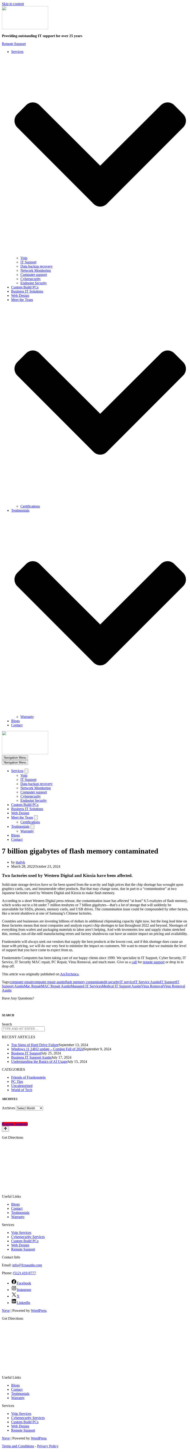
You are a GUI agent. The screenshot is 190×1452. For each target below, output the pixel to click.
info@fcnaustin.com (27, 1265)
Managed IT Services (86, 986)
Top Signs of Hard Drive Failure (35, 1045)
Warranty (27, 717)
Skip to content (13, 4)
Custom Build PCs (24, 287)
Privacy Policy (47, 1446)
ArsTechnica (69, 974)
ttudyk (20, 862)
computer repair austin (49, 982)
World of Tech (21, 1090)
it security (112, 982)
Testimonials (20, 1213)
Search (7, 1024)
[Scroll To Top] (5, 1129)
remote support (154, 962)
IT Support (28, 262)
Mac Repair (32, 986)
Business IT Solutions (27, 291)
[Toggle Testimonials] (32, 826)
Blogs (15, 721)
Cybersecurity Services (28, 1237)
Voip (23, 258)
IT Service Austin (147, 982)
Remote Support (14, 44)
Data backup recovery (36, 266)
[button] (100, 155)
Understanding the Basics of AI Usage (39, 1062)
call (134, 962)
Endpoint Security (33, 283)
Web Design (20, 296)
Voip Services (21, 1233)
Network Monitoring (35, 270)
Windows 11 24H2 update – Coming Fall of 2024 (47, 1049)
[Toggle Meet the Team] (36, 817)
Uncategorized (21, 1086)
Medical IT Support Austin (121, 986)
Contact (16, 725)
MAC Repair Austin (56, 986)
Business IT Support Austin (31, 1057)
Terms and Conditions (18, 1446)
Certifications (30, 506)
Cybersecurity (30, 279)
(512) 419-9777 (24, 1273)
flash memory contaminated (85, 982)
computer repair (21, 982)
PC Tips (17, 1081)
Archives (8, 1108)
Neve (6, 1311)
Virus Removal (152, 986)
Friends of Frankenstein (28, 1077)
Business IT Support (26, 1053)
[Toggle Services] (26, 771)
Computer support (33, 275)
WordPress (39, 1311)
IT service (127, 982)
